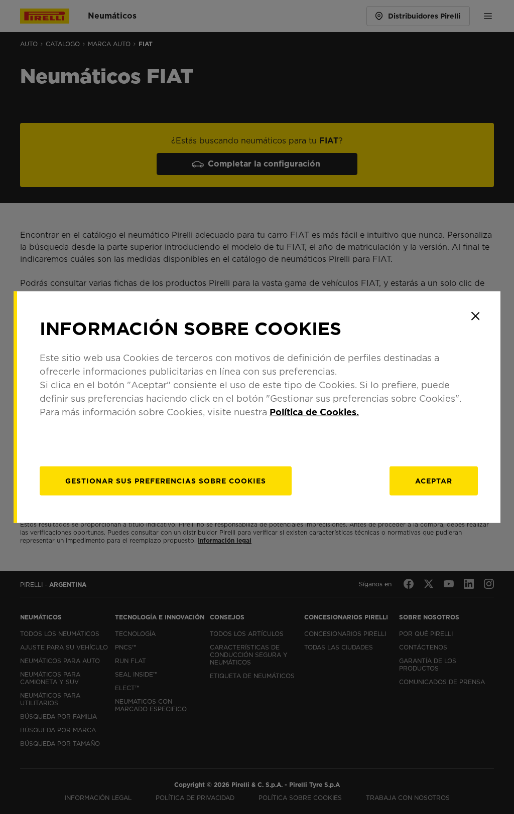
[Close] (475, 316)
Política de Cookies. (314, 412)
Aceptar (433, 481)
